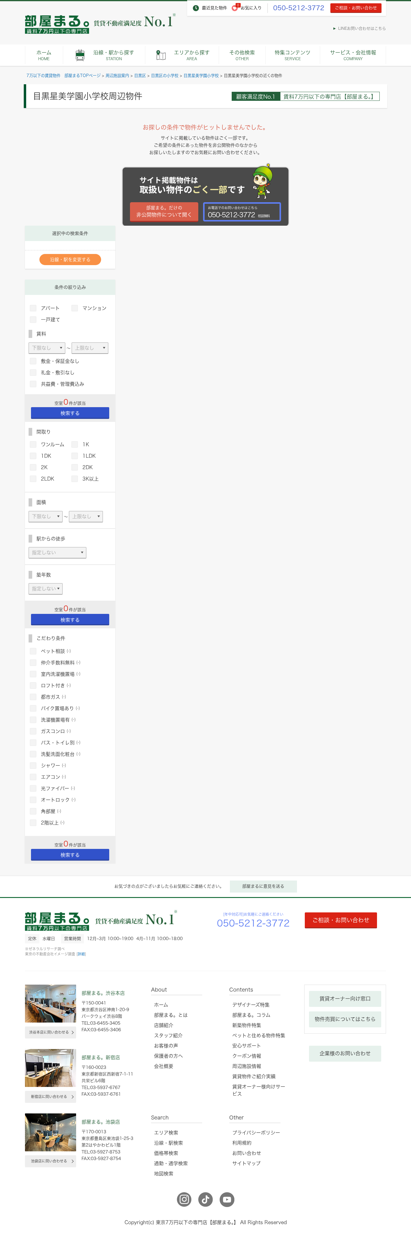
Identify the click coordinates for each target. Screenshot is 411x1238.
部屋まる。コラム (251, 1015)
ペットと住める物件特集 (258, 1035)
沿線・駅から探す (113, 55)
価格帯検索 (166, 1153)
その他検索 (242, 55)
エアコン (53, 777)
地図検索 (163, 1173)
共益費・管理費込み (62, 384)
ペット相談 (56, 651)
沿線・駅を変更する (70, 259)
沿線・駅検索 (168, 1143)
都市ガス (53, 697)
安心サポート (246, 1045)
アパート (50, 308)
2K (44, 467)
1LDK (89, 455)
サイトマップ (246, 1163)
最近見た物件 (214, 8)
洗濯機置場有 (58, 719)
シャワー (53, 765)
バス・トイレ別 (61, 742)
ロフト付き (56, 685)
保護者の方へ (168, 1056)
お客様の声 (166, 1045)
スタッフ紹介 (168, 1035)
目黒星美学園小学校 (201, 75)
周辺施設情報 (246, 1066)
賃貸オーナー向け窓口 (345, 998)
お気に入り (251, 8)
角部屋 (51, 811)
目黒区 (140, 75)
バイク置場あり (60, 708)
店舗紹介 (163, 1025)
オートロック (58, 799)
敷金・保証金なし (60, 361)
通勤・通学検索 (171, 1163)
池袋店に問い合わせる (49, 1161)
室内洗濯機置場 (61, 674)
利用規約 (242, 1143)
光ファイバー (58, 788)
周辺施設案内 (117, 75)
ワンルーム (52, 444)
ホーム (43, 55)
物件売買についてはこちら (345, 1019)
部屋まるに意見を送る (263, 886)
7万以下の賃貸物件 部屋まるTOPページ (63, 75)
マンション (94, 308)
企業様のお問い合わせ (345, 1053)
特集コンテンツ (293, 55)
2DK (87, 467)
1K (85, 444)
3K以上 (90, 478)
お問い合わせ (246, 1153)
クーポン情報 (246, 1056)
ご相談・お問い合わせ (356, 8)
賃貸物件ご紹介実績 (254, 1076)
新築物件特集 (246, 1025)
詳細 (81, 954)
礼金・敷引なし (58, 372)
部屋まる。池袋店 (101, 1121)
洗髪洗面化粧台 (61, 754)
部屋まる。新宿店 (101, 1057)
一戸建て (50, 319)
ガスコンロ (56, 731)
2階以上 (53, 822)
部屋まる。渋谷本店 (103, 993)
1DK (46, 455)
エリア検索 (166, 1132)
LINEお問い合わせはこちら (362, 28)
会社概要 (163, 1066)
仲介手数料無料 (61, 662)
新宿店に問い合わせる (49, 1096)
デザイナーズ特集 (251, 1004)
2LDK (47, 478)
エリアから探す (192, 55)
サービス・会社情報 (353, 55)
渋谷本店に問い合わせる (49, 1032)
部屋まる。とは (171, 1015)
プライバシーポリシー (256, 1132)
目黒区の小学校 (164, 75)
